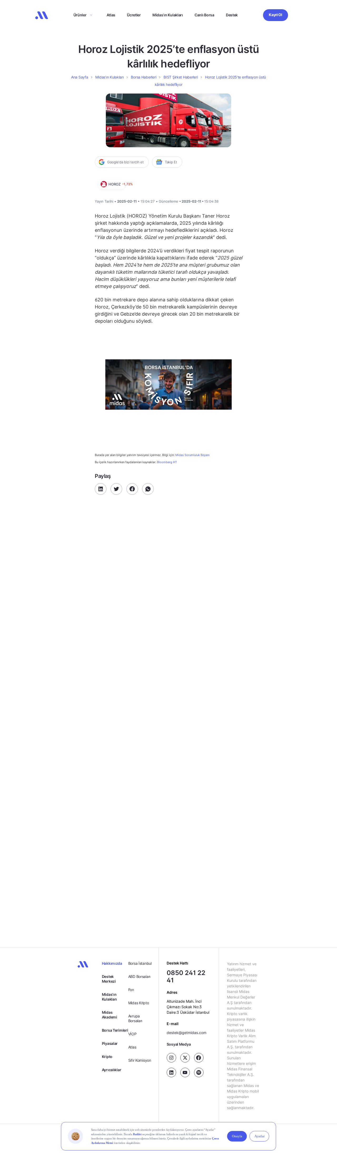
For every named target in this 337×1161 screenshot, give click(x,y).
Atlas (111, 15)
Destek (232, 15)
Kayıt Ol (275, 14)
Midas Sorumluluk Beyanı (192, 455)
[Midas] (41, 15)
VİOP (132, 1034)
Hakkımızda (112, 963)
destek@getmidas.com (186, 1032)
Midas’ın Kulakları (167, 15)
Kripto (107, 1056)
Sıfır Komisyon (139, 1060)
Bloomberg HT (167, 462)
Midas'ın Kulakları (109, 996)
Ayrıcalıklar (111, 1069)
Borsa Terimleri (115, 1030)
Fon (131, 989)
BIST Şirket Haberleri (180, 77)
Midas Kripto (138, 1003)
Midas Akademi (109, 1014)
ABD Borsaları (139, 976)
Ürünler (80, 15)
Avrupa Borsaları (135, 1018)
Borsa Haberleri (143, 77)
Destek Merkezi (109, 978)
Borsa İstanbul (140, 963)
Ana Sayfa (79, 77)
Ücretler (134, 15)
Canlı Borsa (204, 15)
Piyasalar (110, 1043)
